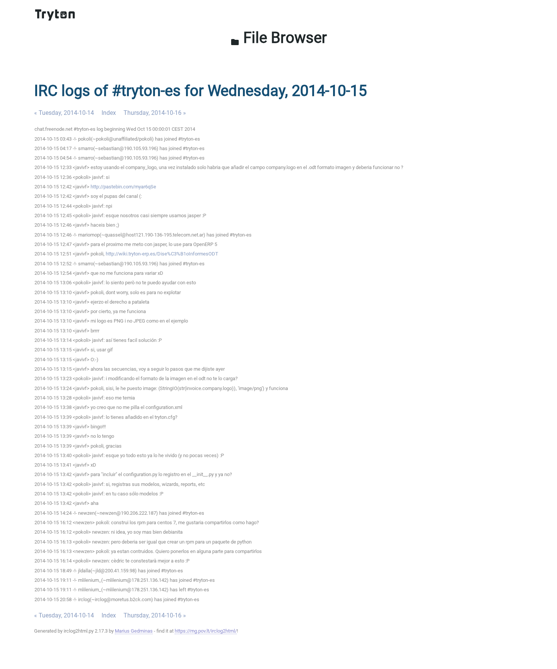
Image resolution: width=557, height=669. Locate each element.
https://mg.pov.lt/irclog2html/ (206, 631)
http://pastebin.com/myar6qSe (123, 187)
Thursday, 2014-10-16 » (155, 112)
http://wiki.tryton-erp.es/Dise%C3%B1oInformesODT (162, 254)
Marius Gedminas (134, 631)
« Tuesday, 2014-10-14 (64, 112)
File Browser (278, 38)
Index (109, 112)
